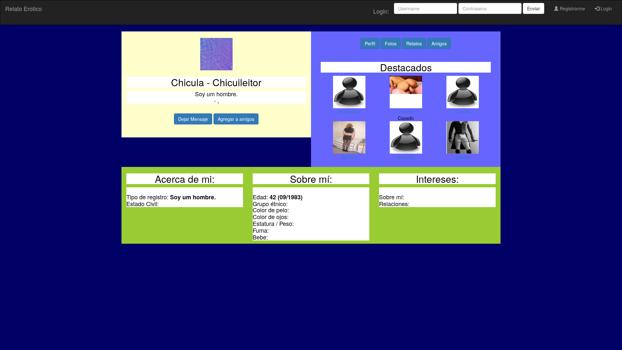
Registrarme (572, 8)
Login (605, 8)
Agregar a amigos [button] (236, 119)
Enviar (533, 8)
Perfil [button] (370, 43)
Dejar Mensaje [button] (193, 119)
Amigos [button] (439, 43)
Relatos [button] (414, 43)
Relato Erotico (23, 8)
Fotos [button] (391, 43)
